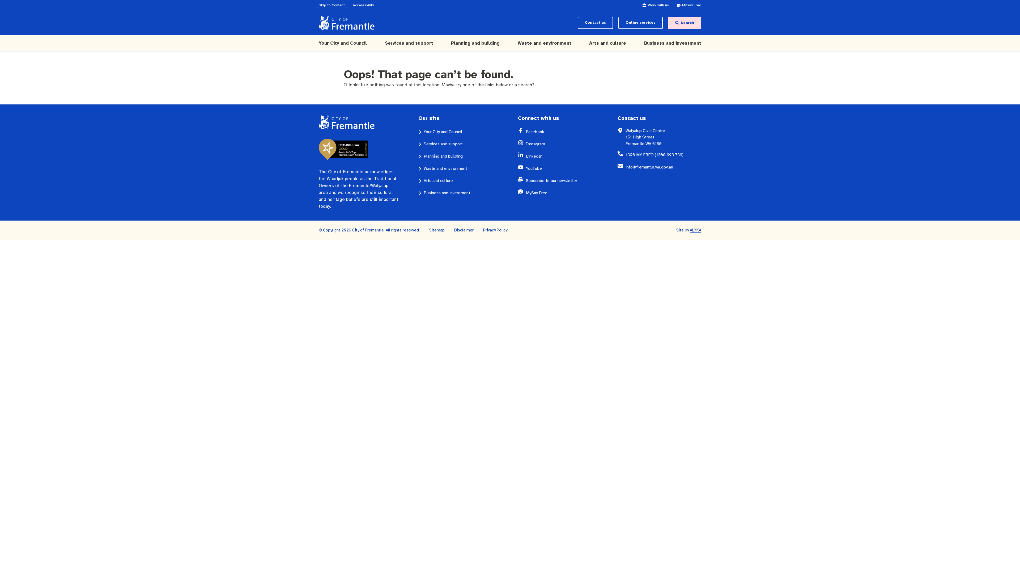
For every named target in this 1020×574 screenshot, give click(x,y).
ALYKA (695, 230)
